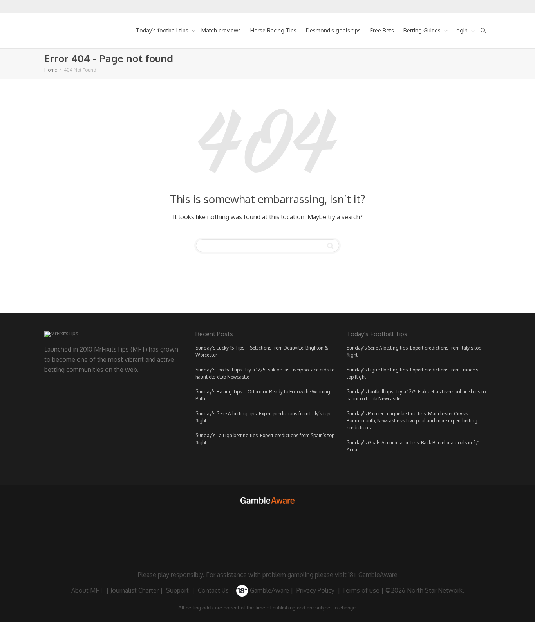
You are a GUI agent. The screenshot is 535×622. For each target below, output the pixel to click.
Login (461, 30)
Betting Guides (422, 30)
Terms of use (361, 590)
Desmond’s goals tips (333, 30)
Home (50, 70)
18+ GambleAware (373, 575)
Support (177, 590)
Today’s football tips (163, 30)
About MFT (87, 590)
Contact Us (213, 590)
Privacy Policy (315, 590)
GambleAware (268, 590)
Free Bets (382, 30)
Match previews (221, 30)
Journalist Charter (134, 590)
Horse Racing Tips (273, 30)
